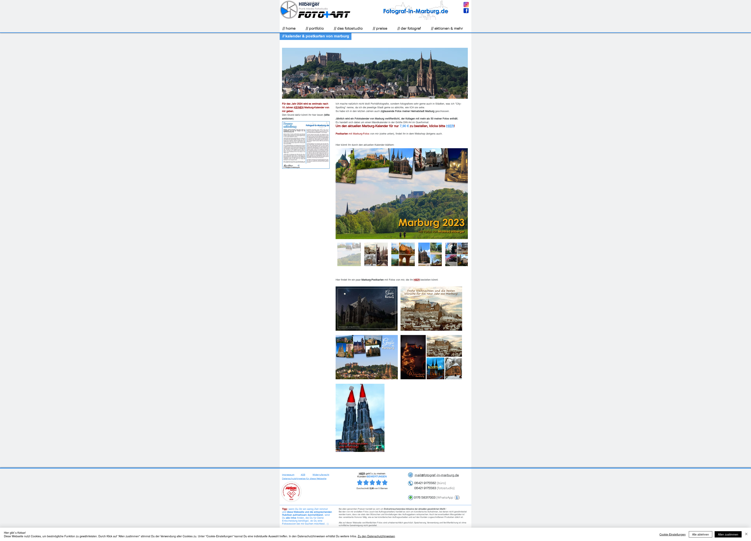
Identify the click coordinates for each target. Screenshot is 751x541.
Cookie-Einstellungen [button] (672, 534)
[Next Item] (461, 193)
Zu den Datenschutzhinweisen (376, 536)
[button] (317, 28)
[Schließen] (746, 534)
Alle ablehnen (700, 534)
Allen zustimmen (728, 534)
